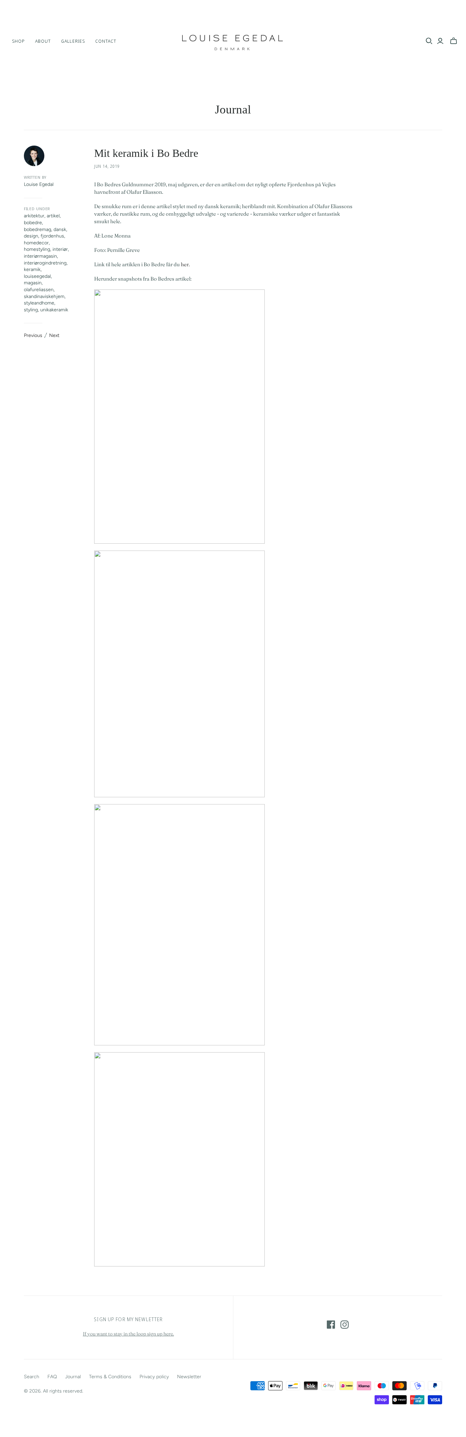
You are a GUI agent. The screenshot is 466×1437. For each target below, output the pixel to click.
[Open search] (429, 41)
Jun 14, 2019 (107, 166)
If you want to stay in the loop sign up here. (128, 1334)
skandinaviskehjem (44, 296)
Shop (18, 41)
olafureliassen (39, 290)
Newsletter (189, 1377)
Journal (233, 109)
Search (31, 1377)
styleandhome (39, 303)
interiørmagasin (40, 256)
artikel (53, 216)
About (43, 41)
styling (31, 310)
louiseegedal (37, 276)
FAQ (52, 1377)
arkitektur (34, 216)
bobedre (33, 223)
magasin (33, 283)
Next (54, 335)
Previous (33, 335)
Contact (105, 41)
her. (185, 264)
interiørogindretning (45, 263)
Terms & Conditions (110, 1377)
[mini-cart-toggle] (453, 41)
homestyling (37, 249)
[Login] (440, 41)
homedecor (36, 243)
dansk (60, 229)
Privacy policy (154, 1377)
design (31, 236)
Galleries (73, 41)
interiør (60, 249)
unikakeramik (54, 310)
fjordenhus (52, 236)
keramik (32, 269)
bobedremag (37, 229)
